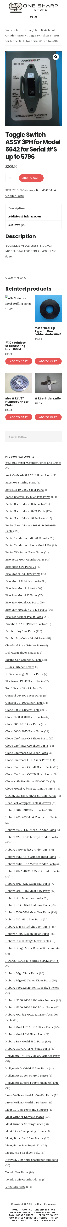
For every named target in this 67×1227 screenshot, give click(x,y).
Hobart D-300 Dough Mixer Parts (27, 941)
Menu (33, 17)
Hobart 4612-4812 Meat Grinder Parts (30, 864)
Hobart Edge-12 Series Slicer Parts (28, 980)
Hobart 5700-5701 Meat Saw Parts (27, 912)
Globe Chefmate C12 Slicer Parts (26, 752)
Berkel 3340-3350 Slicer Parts (24, 489)
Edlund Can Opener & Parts (23, 659)
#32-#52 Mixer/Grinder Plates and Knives (33, 462)
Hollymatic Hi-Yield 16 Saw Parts (26, 1068)
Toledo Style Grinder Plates (23, 1179)
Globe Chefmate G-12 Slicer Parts (27, 760)
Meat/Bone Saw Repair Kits (23, 1145)
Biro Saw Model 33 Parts (21, 595)
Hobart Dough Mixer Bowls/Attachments (32, 948)
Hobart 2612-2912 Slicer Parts (25, 810)
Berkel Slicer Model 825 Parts (24, 504)
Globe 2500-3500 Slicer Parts (24, 717)
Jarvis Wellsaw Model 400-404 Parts (29, 1095)
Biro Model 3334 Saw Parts (23, 581)
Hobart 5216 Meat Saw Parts (24, 898)
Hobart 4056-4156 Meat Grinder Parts (30, 829)
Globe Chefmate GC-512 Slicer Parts (29, 767)
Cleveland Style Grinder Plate (24, 645)
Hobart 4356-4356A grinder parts (27, 849)
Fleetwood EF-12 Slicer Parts (24, 681)
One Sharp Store (33, 7)
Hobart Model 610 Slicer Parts (25, 1034)
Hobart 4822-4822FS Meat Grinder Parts (32, 871)
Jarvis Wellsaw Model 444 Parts (26, 1102)
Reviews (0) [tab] (16, 224)
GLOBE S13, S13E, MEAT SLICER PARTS (30, 795)
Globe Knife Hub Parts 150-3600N (27, 781)
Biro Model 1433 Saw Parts (22, 573)
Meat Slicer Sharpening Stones (25, 1131)
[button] (56, 57)
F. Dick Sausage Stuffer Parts (24, 674)
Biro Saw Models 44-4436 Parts (26, 609)
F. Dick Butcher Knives (19, 667)
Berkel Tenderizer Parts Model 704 (28, 545)
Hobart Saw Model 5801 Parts (24, 1041)
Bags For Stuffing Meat (20, 482)
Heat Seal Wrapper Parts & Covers (28, 803)
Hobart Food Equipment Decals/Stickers (32, 987)
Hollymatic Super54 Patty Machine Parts (32, 1082)
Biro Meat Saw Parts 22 (20, 566)
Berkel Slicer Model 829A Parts (25, 518)
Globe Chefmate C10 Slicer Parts (26, 745)
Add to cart (31, 178)
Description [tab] (16, 208)
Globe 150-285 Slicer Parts (22, 709)
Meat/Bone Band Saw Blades (24, 1138)
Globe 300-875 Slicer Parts (22, 724)
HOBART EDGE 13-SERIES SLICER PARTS (32, 960)
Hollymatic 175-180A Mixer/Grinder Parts (32, 1055)
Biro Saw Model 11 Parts (21, 588)
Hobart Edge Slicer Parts (21, 973)
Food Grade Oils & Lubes (21, 688)
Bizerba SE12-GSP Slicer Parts (25, 624)
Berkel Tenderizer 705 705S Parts (27, 538)
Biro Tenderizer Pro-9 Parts (24, 616)
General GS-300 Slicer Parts (23, 695)
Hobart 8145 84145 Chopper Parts (27, 926)
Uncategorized (15, 1186)
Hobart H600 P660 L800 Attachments (30, 1000)
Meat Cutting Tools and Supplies (26, 1109)
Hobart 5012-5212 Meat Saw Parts (27, 883)
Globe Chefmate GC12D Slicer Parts (28, 774)
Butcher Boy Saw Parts (20, 631)
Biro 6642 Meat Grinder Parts (24, 559)
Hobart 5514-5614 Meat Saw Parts (27, 905)
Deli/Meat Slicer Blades (20, 652)
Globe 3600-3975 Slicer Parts (24, 731)
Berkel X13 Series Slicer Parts (24, 552)
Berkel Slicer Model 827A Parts (25, 511)
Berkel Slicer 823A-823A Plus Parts (27, 496)
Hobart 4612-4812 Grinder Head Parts (30, 856)
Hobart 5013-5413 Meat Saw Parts (27, 890)
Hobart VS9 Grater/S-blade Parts (27, 1048)
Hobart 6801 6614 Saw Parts (23, 919)
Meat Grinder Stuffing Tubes (24, 1124)
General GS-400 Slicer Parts (24, 702)
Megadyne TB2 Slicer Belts (22, 1152)
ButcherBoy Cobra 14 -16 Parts (25, 638)
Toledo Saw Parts (16, 1172)
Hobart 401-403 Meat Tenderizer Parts (31, 817)
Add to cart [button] (19, 361)
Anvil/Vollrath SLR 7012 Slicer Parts (28, 475)
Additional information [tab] (24, 216)
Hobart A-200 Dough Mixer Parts (27, 933)
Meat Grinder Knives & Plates (24, 1116)
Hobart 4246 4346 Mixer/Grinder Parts (31, 837)
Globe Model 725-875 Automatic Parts (30, 788)
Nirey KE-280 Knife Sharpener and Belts (31, 1159)
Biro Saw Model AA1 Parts (22, 602)
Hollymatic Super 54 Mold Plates (26, 1075)
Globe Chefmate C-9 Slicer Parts (26, 738)
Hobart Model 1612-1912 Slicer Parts (29, 1027)
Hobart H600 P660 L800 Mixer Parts (29, 1007)
